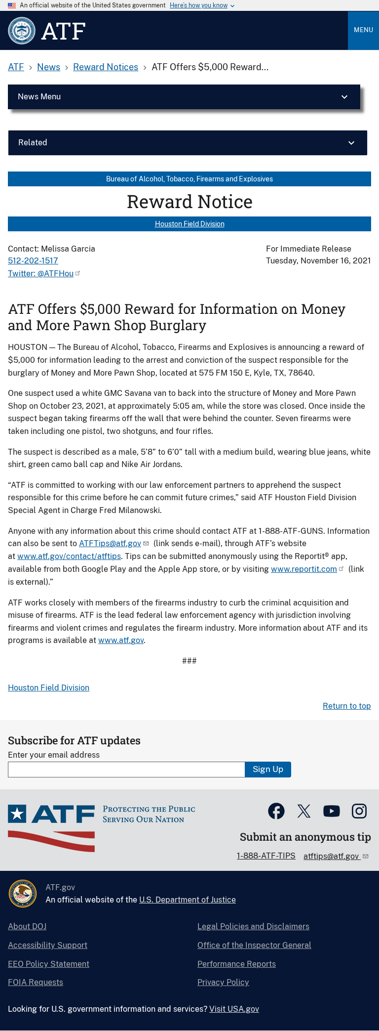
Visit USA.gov (234, 1009)
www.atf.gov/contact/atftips (69, 556)
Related (32, 142)
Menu (363, 30)
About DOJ (27, 926)
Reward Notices (105, 67)
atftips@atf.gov (332, 856)
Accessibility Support (47, 945)
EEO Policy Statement (48, 964)
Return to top (347, 706)
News (48, 67)
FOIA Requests (35, 982)
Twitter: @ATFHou (41, 273)
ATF (16, 67)
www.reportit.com (304, 569)
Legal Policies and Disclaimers (253, 926)
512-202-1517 (33, 260)
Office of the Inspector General (254, 945)
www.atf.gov (121, 640)
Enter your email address (54, 755)
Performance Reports (236, 964)
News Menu (39, 96)
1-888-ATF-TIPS (266, 855)
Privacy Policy (223, 982)
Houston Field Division (190, 224)
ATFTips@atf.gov (110, 543)
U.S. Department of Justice (187, 899)
